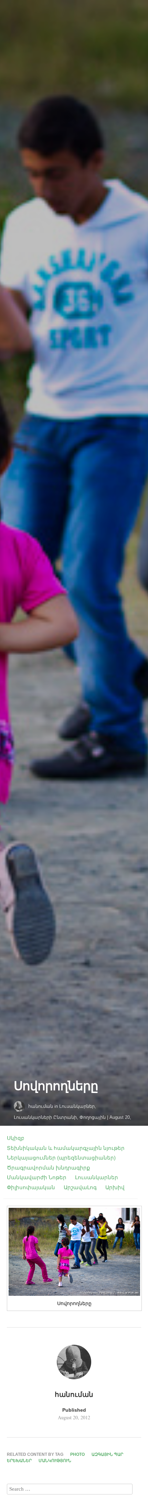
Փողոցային (93, 1117)
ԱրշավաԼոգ (80, 1187)
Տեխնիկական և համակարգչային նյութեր (66, 1148)
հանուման (40, 1106)
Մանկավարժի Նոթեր (36, 1177)
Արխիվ (115, 1187)
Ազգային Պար (107, 1454)
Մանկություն (55, 1460)
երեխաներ (19, 1460)
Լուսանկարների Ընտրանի (45, 1117)
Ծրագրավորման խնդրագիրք (48, 1168)
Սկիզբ (15, 1138)
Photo (77, 1454)
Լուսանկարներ (77, 1106)
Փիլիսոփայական (31, 1187)
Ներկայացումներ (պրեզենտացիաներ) (61, 1158)
